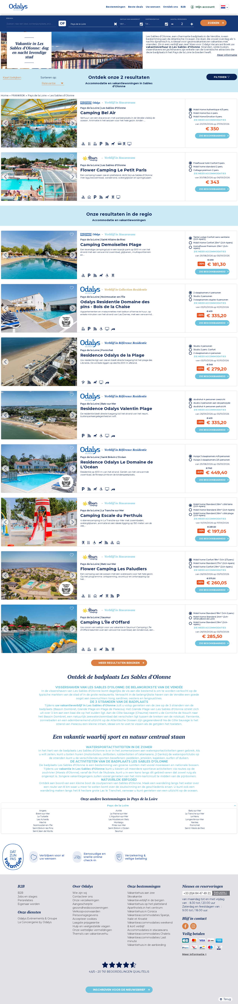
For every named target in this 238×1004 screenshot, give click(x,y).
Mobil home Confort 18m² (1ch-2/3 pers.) (213, 559)
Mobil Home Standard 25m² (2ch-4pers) (214, 510)
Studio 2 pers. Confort (204, 349)
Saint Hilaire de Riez (195, 828)
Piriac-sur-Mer (119, 825)
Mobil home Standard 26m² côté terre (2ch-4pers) (212, 505)
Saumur (119, 831)
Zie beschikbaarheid (212, 135)
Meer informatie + (194, 954)
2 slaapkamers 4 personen (207, 292)
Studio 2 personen (202, 296)
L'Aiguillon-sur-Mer (118, 816)
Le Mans (195, 816)
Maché (42, 822)
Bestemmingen (115, 6)
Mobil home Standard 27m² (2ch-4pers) (213, 563)
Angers (42, 810)
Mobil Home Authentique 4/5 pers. (211, 109)
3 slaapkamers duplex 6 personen (210, 299)
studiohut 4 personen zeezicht (209, 399)
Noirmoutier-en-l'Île (42, 825)
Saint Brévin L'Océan (118, 828)
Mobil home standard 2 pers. (208, 166)
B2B (183, 6)
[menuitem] (40, 893)
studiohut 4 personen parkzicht (209, 406)
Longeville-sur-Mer (195, 819)
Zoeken (213, 23)
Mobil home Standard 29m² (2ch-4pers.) (210, 623)
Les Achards (43, 819)
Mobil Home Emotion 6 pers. (207, 116)
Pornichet (195, 825)
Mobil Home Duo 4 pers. (205, 113)
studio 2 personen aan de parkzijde (211, 403)
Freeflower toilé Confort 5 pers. (209, 163)
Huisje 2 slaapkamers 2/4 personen (211, 459)
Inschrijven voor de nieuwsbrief (119, 989)
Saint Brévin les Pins (43, 828)
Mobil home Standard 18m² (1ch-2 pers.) (213, 613)
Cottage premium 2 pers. (206, 170)
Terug (227, 999)
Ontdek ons (170, 6)
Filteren (220, 76)
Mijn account (205, 7)
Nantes (194, 822)
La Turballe (42, 816)
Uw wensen (153, 6)
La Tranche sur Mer (194, 813)
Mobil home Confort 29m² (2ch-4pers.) (213, 566)
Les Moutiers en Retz (119, 819)
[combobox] (53, 83)
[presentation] (5, 123)
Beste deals (135, 6)
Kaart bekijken (12, 77)
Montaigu (118, 822)
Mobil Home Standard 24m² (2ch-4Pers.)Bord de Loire (210, 617)
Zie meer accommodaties (210, 120)
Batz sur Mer (195, 810)
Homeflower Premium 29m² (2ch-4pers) (210, 247)
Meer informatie (227, 55)
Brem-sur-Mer (43, 813)
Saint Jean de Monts (43, 831)
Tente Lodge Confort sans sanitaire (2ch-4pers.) (211, 238)
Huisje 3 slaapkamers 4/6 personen (211, 456)
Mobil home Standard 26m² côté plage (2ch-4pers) (213, 514)
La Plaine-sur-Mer (118, 813)
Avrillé (119, 810)
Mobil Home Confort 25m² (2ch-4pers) (213, 242)
